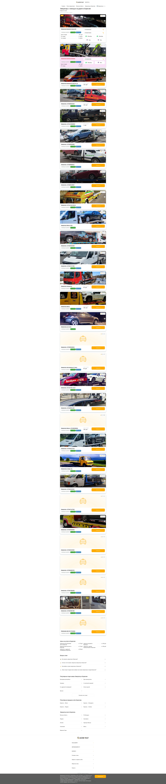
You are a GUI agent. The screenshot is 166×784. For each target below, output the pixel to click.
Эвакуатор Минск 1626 (66, 225)
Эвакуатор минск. (65, 306)
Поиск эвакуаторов (71, 6)
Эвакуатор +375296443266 (67, 245)
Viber (90, 40)
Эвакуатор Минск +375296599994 (69, 428)
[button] (82, 26)
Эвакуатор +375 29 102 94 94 (68, 205)
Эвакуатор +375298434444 (67, 103)
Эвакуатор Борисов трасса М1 (68, 29)
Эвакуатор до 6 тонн (66, 326)
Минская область (79, 6)
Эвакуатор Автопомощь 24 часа (69, 367)
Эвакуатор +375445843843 (67, 529)
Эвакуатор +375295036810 (67, 347)
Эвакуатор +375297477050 (67, 266)
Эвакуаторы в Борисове (90, 6)
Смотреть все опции (83, 695)
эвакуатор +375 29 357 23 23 (68, 387)
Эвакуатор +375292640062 (67, 489)
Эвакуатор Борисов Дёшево (68, 58)
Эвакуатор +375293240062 (67, 550)
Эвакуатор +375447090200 (67, 590)
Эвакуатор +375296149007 (67, 185)
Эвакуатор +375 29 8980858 (68, 124)
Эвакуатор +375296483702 (67, 570)
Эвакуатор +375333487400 (67, 610)
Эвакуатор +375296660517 (67, 164)
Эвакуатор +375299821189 (67, 408)
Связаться (98, 84)
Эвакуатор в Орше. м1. (67, 468)
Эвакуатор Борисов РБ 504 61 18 (69, 83)
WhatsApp (90, 36)
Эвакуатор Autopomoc (66, 286)
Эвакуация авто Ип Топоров (68, 631)
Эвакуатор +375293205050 (67, 144)
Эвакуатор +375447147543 (67, 509)
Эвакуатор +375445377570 (67, 448)
